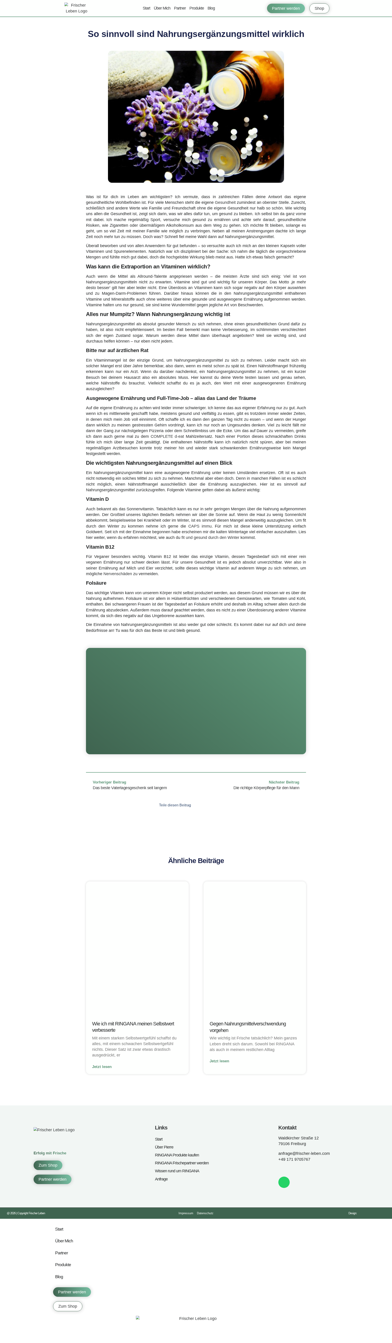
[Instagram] (290, 1169)
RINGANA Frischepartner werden (182, 1163)
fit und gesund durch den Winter (210, 537)
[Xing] (310, 1169)
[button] (200, 805)
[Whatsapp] (284, 1182)
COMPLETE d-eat (167, 436)
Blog (211, 8)
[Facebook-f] (281, 1169)
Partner (180, 8)
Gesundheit (225, 202)
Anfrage (161, 1179)
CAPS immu (200, 526)
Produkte (196, 8)
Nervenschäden (117, 574)
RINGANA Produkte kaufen (177, 1155)
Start (146, 8)
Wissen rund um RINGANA (177, 1171)
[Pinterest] (300, 1169)
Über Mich (162, 8)
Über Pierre (164, 1147)
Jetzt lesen (102, 1067)
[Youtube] (320, 1169)
